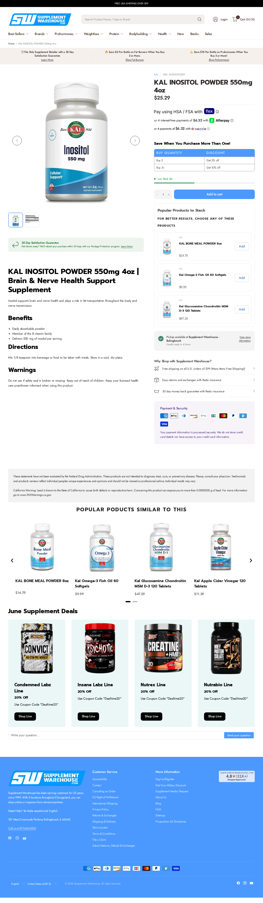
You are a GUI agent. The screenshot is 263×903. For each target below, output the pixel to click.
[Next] (135, 140)
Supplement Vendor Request (172, 791)
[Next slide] (251, 560)
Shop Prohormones (219, 60)
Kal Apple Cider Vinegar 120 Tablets (220, 583)
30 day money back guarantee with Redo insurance (193, 391)
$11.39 (199, 594)
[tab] (128, 601)
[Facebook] (11, 838)
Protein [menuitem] (114, 33)
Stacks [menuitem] (194, 33)
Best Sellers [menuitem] (16, 33)
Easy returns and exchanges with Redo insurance (191, 380)
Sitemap (160, 815)
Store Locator (100, 827)
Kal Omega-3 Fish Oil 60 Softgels (202, 275)
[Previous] (17, 140)
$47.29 (183, 318)
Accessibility (99, 779)
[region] (131, 560)
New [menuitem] (180, 33)
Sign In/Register (165, 779)
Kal (156, 74)
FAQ (158, 809)
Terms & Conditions (103, 834)
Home (11, 43)
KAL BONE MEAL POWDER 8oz (200, 243)
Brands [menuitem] (39, 33)
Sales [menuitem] (208, 33)
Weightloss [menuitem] (91, 33)
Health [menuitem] (162, 33)
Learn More (47, 60)
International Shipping (105, 803)
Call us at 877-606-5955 (22, 828)
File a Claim (99, 840)
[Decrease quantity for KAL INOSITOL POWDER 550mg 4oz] (157, 194)
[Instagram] (19, 838)
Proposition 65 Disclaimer (171, 821)
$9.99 (182, 287)
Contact (96, 785)
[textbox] (116, 735)
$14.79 (183, 255)
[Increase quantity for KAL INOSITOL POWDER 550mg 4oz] (169, 194)
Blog (158, 803)
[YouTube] (26, 838)
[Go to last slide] (12, 560)
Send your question (239, 735)
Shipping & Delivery (104, 821)
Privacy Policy (100, 809)
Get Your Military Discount (171, 785)
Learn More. (127, 246)
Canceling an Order (103, 791)
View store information (245, 339)
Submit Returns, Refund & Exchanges (113, 846)
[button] (204, 129)
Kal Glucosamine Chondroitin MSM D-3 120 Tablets (203, 308)
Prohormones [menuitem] (64, 33)
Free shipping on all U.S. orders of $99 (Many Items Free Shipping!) (203, 369)
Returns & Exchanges (104, 815)
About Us (161, 797)
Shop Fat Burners (135, 60)
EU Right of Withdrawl (105, 797)
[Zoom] (136, 80)
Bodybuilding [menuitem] (138, 33)
